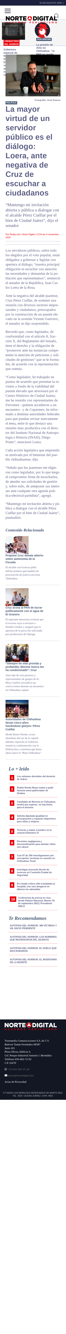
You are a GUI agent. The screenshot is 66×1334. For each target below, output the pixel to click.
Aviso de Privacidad (15, 1081)
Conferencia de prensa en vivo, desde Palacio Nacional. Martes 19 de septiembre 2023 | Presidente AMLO (36, 901)
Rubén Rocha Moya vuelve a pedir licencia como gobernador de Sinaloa (35, 790)
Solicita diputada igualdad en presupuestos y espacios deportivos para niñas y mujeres (36, 819)
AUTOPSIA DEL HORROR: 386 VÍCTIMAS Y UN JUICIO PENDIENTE (33, 927)
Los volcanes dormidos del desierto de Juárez (36, 777)
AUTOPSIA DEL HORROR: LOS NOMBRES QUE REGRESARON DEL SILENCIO (33, 938)
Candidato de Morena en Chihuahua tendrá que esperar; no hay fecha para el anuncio (36, 804)
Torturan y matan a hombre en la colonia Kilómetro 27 (34, 831)
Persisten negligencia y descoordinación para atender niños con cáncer (36, 844)
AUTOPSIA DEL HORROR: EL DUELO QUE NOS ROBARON (33, 949)
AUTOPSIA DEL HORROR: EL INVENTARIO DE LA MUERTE (33, 961)
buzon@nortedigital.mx (21, 1075)
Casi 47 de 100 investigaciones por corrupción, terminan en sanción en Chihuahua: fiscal (36, 858)
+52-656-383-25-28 (18, 1069)
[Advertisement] (25, 994)
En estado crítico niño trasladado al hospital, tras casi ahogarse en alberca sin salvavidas (36, 886)
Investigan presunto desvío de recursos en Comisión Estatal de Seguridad (34, 872)
